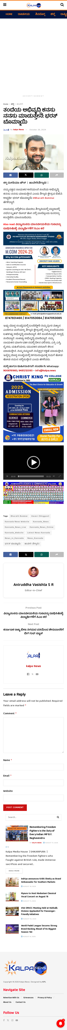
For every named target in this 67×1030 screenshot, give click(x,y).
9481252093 (26, 371)
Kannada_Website (14, 533)
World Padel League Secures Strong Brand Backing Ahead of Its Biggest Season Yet (39, 929)
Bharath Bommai (19, 516)
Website (8, 791)
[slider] (31, 476)
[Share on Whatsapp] (41, 175)
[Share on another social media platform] (57, 175)
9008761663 (10, 371)
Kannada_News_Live (15, 527)
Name (7, 760)
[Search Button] (62, 5)
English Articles (17, 828)
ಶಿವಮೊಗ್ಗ (40, 14)
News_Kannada (35, 538)
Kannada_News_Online (42, 527)
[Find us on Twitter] (8, 1020)
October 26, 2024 (37, 130)
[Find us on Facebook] (4, 1020)
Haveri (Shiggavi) (40, 516)
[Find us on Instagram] (12, 1020)
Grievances (28, 997)
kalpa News (18, 130)
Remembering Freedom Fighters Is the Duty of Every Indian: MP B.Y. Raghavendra (43, 832)
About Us (7, 1002)
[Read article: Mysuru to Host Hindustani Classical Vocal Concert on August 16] (12, 896)
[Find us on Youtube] (17, 1020)
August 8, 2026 (29, 936)
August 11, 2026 (29, 901)
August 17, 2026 (51, 842)
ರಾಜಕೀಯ (24, 14)
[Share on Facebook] (10, 175)
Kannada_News (41, 522)
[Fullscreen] (59, 476)
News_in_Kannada (14, 538)
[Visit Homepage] (33, 5)
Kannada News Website (17, 522)
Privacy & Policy (45, 997)
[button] (33, 462)
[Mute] (53, 476)
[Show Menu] (4, 5)
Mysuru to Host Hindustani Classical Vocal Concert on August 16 (38, 895)
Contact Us (21, 1002)
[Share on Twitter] (26, 175)
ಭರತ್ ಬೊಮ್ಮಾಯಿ (13, 544)
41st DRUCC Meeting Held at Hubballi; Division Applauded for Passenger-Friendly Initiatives (39, 911)
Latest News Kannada (38, 533)
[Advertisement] (33, 55)
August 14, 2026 (29, 886)
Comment (10, 713)
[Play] (7, 476)
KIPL (44, 982)
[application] (33, 462)
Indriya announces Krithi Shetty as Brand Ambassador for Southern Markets (41, 880)
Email (7, 776)
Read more (16, 870)
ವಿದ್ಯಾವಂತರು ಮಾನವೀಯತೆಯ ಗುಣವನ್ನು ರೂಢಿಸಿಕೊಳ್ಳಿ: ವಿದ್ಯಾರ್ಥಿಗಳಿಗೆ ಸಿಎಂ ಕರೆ (32, 226)
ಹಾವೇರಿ (20, 104)
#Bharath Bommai (43, 198)
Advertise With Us (11, 997)
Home (9, 14)
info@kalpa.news (45, 371)
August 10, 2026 (29, 919)
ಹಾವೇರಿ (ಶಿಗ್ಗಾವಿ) (32, 544)
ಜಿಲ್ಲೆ (53, 14)
